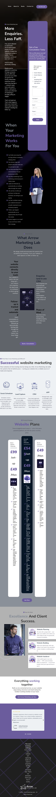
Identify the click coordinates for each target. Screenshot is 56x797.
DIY (35, 77)
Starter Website (38, 72)
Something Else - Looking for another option (38, 81)
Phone (34, 111)
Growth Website (38, 75)
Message (35, 86)
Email (34, 105)
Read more (16, 722)
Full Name (35, 98)
